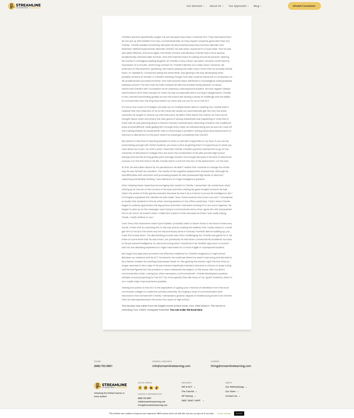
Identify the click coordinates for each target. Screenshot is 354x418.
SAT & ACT (187, 386)
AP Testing (189, 396)
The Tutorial (189, 391)
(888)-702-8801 (103, 366)
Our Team (232, 391)
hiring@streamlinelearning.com (231, 366)
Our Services (194, 6)
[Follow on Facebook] (140, 388)
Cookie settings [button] (224, 413)
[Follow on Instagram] (145, 388)
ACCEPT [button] (239, 413)
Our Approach (237, 6)
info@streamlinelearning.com (171, 366)
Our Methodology (235, 386)
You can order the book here (186, 309)
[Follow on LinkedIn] (151, 388)
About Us (215, 6)
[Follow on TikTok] (156, 388)
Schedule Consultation (304, 5)
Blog (256, 6)
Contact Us (232, 396)
